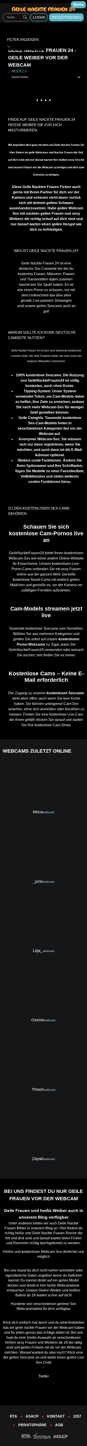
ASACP (32, 1416)
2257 (77, 1416)
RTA (13, 1416)
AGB (59, 1425)
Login (39, 17)
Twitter (43, 1376)
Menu (78, 4)
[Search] (25, 17)
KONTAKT (56, 1416)
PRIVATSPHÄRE (32, 1425)
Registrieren (66, 17)
